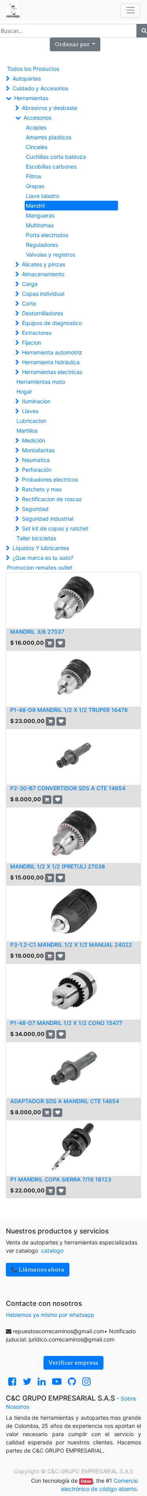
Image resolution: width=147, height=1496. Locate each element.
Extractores (36, 332)
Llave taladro (42, 195)
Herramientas (31, 98)
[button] (75, 44)
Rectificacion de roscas (52, 499)
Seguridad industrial (47, 518)
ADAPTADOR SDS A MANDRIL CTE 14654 (64, 1101)
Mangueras (40, 215)
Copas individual (43, 293)
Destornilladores (42, 313)
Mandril (35, 205)
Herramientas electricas (52, 372)
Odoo (86, 1481)
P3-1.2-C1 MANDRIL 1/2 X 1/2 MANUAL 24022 (71, 944)
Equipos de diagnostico (52, 323)
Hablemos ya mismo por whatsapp (50, 1314)
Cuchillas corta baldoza (56, 156)
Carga (30, 283)
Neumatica (36, 460)
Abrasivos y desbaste (49, 107)
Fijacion (31, 342)
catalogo (52, 1250)
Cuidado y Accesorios (40, 88)
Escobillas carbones (51, 166)
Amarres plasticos (48, 137)
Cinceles (36, 147)
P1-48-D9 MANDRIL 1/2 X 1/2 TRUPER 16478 (69, 710)
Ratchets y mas (42, 489)
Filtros (33, 176)
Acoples (36, 127)
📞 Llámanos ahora (37, 1269)
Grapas (35, 186)
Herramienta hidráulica (51, 362)
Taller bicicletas (36, 538)
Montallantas (38, 450)
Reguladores (42, 244)
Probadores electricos (50, 479)
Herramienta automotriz (52, 352)
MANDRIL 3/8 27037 (37, 631)
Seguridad (35, 508)
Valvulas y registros (50, 254)
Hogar (24, 391)
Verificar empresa (73, 1362)
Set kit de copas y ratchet (55, 528)
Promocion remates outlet (40, 567)
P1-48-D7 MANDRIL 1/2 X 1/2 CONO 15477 (66, 1023)
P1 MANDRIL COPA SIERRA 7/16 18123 (60, 1179)
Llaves (30, 411)
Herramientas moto (40, 381)
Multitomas (40, 225)
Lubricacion (31, 420)
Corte (29, 303)
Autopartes (27, 78)
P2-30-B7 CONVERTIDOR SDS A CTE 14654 (67, 788)
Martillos (27, 430)
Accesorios (37, 117)
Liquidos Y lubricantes (41, 548)
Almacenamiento (43, 274)
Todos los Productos (33, 68)
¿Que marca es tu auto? (43, 557)
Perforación (36, 469)
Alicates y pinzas (43, 264)
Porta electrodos (47, 235)
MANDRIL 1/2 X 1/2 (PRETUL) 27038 (57, 866)
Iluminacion (36, 401)
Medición (33, 440)
